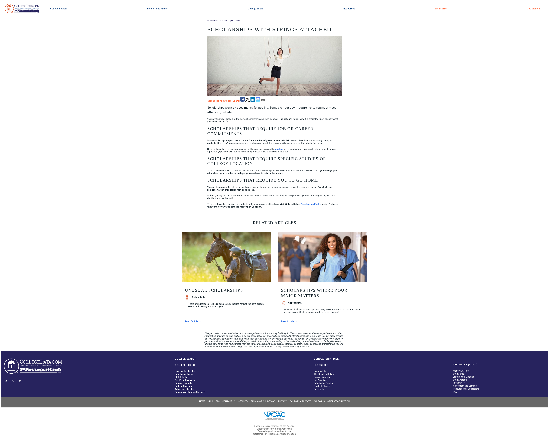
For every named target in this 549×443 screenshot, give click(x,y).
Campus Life (320, 371)
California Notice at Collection (332, 401)
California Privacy (300, 401)
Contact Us (228, 401)
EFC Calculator (182, 377)
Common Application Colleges (190, 392)
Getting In (319, 389)
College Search (58, 8)
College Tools (255, 8)
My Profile (441, 8)
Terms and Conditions (263, 401)
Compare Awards (183, 383)
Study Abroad (460, 379)
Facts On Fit (459, 382)
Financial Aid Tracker (185, 371)
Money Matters (461, 370)
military (279, 149)
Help (210, 401)
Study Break (459, 373)
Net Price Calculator (185, 380)
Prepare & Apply (322, 377)
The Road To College (324, 374)
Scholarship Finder (157, 8)
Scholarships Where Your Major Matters (314, 293)
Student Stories (322, 386)
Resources (349, 8)
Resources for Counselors (466, 388)
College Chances (183, 386)
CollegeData (198, 297)
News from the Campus (465, 385)
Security (243, 401)
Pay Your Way (320, 380)
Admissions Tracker (184, 389)
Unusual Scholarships (214, 290)
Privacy (282, 401)
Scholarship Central (230, 20)
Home (202, 401)
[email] (258, 100)
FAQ (455, 391)
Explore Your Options (463, 376)
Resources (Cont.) (465, 364)
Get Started (533, 8)
